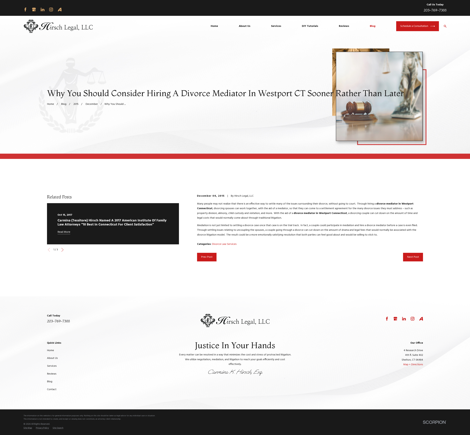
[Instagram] (51, 9)
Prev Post (206, 257)
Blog (49, 381)
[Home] (58, 26)
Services (52, 366)
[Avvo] (60, 9)
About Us (52, 358)
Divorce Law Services (224, 244)
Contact (51, 389)
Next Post (413, 257)
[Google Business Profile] (34, 9)
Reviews (51, 374)
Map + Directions (413, 364)
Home (50, 350)
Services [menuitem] (276, 26)
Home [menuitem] (214, 26)
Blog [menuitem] (372, 26)
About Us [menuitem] (244, 26)
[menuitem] (28, 428)
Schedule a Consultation (414, 26)
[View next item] (62, 250)
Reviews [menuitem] (344, 26)
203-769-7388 (435, 10)
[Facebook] (25, 9)
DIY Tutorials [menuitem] (310, 26)
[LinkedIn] (42, 9)
